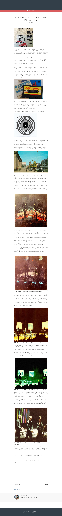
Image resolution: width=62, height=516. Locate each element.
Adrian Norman (29, 512)
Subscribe (33, 10)
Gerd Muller (18, 489)
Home (29, 10)
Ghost (38, 512)
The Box (15, 489)
